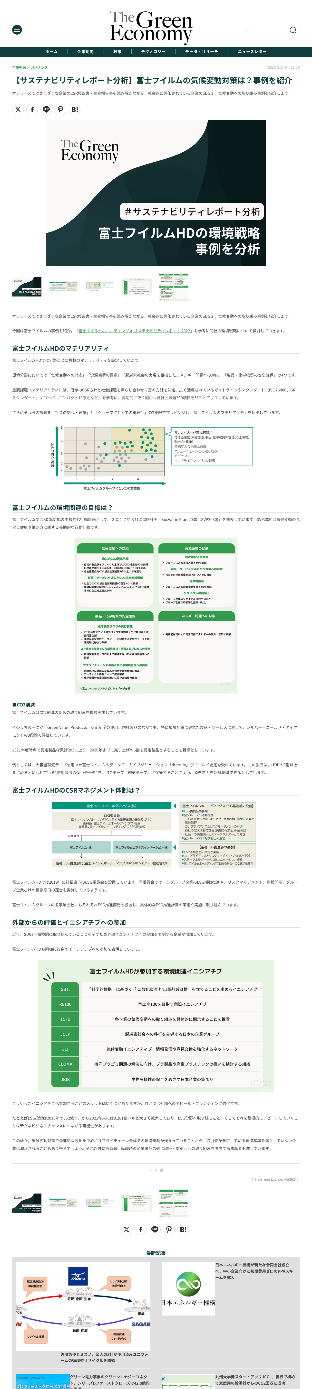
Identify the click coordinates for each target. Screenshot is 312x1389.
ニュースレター (252, 51)
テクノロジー (153, 51)
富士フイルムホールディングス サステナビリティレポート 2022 (134, 330)
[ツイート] (18, 109)
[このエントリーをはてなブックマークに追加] (74, 109)
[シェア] (32, 109)
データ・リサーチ (201, 51)
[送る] (46, 109)
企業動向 (85, 51)
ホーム (51, 51)
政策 (117, 51)
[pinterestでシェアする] (60, 109)
